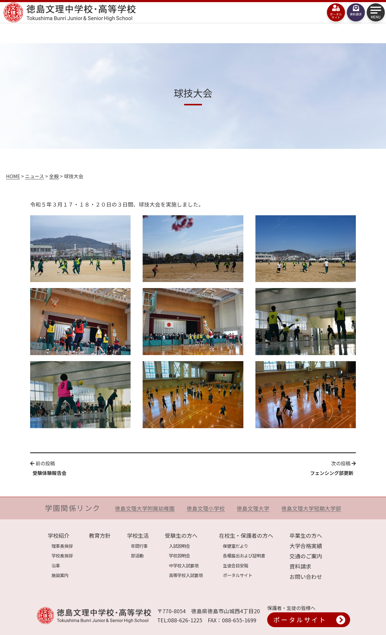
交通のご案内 (306, 556)
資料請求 (300, 566)
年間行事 (139, 546)
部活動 (137, 555)
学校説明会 (179, 555)
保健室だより (235, 546)
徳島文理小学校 (206, 508)
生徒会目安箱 (235, 565)
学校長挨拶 (62, 555)
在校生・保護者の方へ (246, 535)
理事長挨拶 (62, 546)
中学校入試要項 (183, 565)
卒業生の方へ (306, 535)
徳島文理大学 (253, 508)
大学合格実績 (306, 546)
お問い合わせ (306, 576)
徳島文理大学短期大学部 (311, 508)
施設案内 (60, 575)
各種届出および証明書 (244, 555)
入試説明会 (179, 546)
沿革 (56, 565)
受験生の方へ (181, 535)
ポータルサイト (237, 575)
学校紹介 (58, 535)
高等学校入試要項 (186, 575)
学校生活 (138, 535)
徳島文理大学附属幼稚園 (145, 508)
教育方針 (100, 535)
